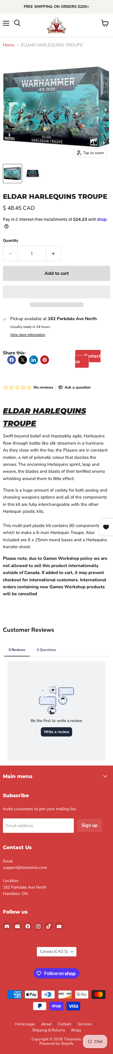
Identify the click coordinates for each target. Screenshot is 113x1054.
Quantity (10, 241)
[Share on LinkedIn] (33, 359)
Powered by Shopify (56, 1043)
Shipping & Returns (48, 1030)
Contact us (88, 358)
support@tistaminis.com (25, 867)
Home (8, 45)
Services (85, 1024)
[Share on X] (22, 359)
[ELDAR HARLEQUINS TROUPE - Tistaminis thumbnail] (12, 173)
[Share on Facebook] (11, 359)
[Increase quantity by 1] (53, 253)
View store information (27, 335)
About (46, 1024)
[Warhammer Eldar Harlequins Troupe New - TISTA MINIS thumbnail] (32, 173)
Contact (64, 1024)
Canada (54, 951)
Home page (25, 1024)
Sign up (89, 825)
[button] (56, 292)
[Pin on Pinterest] (44, 359)
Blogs (76, 1030)
